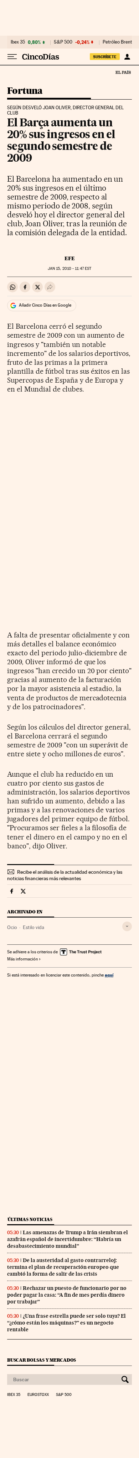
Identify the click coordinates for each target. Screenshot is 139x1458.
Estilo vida (33, 927)
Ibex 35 (18, 42)
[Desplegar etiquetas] (127, 926)
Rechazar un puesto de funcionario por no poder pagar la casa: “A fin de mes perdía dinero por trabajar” (67, 1295)
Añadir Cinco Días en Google (45, 305)
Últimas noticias (29, 1219)
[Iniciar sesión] (127, 57)
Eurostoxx (38, 1395)
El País (123, 72)
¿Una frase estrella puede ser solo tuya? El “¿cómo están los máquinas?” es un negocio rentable (66, 1323)
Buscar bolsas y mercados (41, 1360)
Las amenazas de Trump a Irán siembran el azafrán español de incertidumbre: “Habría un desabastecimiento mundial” (67, 1239)
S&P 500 (63, 42)
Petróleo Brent (117, 42)
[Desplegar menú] (12, 56)
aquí (109, 975)
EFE (70, 258)
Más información (22, 959)
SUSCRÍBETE (105, 56)
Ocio (12, 927)
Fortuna (25, 91)
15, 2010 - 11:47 (69, 268)
